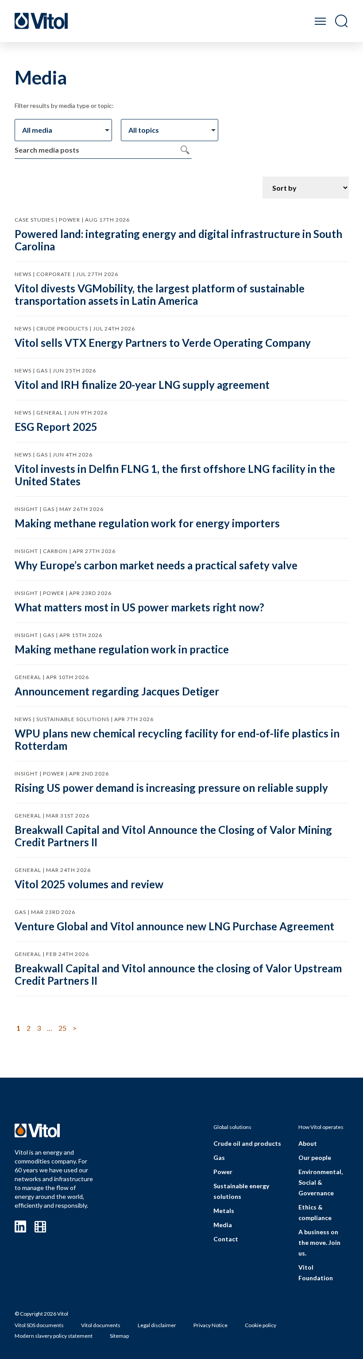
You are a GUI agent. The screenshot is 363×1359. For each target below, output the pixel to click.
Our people (314, 1157)
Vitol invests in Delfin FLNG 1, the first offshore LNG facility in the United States (175, 475)
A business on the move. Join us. (319, 1242)
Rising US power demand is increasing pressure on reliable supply (171, 787)
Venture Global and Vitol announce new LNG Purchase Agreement (174, 926)
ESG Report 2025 (56, 426)
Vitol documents (100, 1325)
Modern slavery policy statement (54, 1335)
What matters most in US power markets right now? (139, 607)
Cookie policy (260, 1325)
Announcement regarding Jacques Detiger (117, 691)
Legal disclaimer (157, 1325)
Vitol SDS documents (39, 1325)
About (307, 1143)
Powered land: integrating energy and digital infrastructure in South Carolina (178, 240)
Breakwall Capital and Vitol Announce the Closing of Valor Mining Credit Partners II (173, 835)
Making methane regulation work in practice (122, 649)
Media (222, 1224)
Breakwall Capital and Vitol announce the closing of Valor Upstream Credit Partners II (178, 974)
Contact (225, 1239)
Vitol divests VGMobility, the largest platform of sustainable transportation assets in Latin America (160, 294)
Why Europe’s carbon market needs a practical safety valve (156, 565)
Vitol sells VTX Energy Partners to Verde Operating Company (163, 342)
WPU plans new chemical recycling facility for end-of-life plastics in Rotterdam (177, 739)
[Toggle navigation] (320, 21)
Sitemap (119, 1335)
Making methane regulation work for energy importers (147, 523)
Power (222, 1171)
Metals (223, 1210)
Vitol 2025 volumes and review (89, 884)
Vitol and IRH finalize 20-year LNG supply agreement (142, 384)
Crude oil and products (247, 1143)
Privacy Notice (210, 1325)
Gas (219, 1157)
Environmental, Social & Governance (320, 1182)
